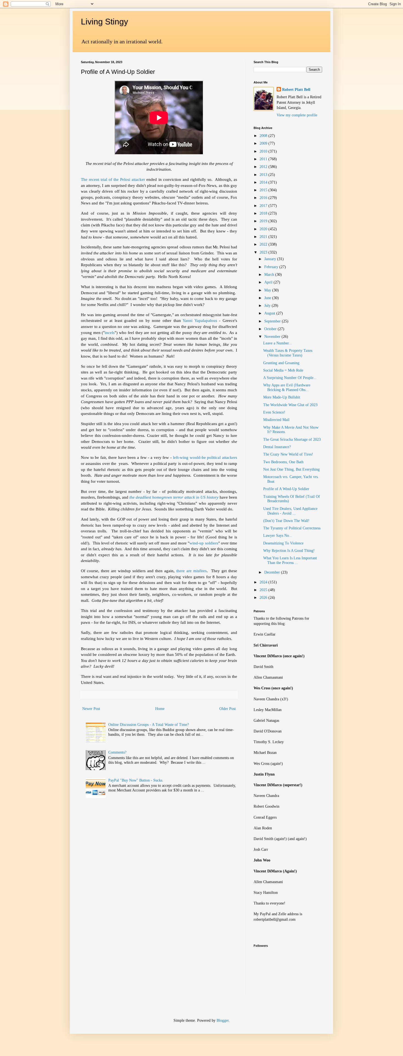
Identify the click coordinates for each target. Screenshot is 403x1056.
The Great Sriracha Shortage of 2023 (292, 439)
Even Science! (274, 412)
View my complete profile (297, 115)
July (268, 306)
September (273, 321)
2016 (264, 198)
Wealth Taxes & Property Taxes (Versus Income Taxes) (287, 353)
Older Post (227, 709)
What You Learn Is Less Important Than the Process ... (290, 560)
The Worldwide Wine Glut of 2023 (290, 405)
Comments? (117, 752)
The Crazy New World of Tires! (288, 454)
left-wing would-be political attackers (205, 457)
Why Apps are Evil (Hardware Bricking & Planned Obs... (286, 387)
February (271, 267)
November (273, 337)
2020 (264, 229)
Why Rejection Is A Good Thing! (289, 551)
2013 (264, 175)
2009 (264, 143)
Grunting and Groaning (281, 363)
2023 (264, 252)
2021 (264, 237)
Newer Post (91, 709)
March (269, 275)
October (271, 329)
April (269, 282)
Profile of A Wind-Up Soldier (286, 489)
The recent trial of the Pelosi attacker (113, 179)
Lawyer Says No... (277, 535)
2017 (264, 206)
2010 (264, 151)
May (268, 290)
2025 (264, 590)
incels (110, 332)
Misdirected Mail (276, 420)
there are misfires (191, 570)
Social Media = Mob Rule (283, 370)
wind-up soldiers (203, 543)
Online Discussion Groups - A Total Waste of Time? (148, 725)
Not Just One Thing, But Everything (291, 469)
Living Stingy (104, 21)
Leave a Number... (277, 343)
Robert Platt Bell (296, 90)
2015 (264, 190)
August (270, 313)
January (270, 259)
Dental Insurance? (277, 447)
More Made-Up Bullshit (281, 397)
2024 (264, 582)
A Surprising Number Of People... (290, 378)
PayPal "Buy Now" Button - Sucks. (135, 780)
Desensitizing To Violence (283, 543)
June (268, 298)
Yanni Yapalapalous (200, 320)
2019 (264, 221)
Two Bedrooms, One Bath (283, 462)
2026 (264, 598)
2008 (264, 136)
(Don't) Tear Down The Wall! (286, 521)
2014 (264, 182)
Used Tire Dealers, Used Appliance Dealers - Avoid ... (290, 511)
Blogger (223, 1020)
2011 (264, 159)
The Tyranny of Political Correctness (291, 528)
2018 (264, 213)
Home (159, 709)
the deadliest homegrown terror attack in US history (173, 497)
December (272, 572)
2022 (264, 244)
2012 (264, 167)
